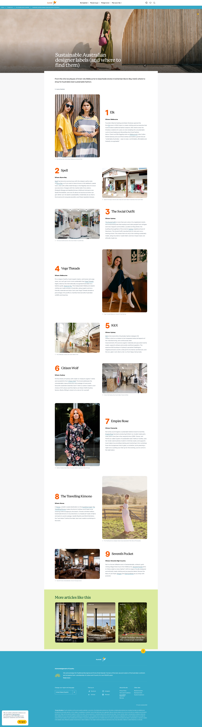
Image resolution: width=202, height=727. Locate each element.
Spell (56, 181)
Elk (109, 125)
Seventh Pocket (138, 567)
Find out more (16, 714)
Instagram (107, 691)
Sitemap (122, 698)
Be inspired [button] (83, 3)
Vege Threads (89, 281)
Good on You (68, 286)
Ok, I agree (22, 722)
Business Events (138, 692)
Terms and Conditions (125, 692)
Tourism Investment (139, 694)
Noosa (58, 507)
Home (2, 7)
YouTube (93, 694)
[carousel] (77, 125)
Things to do (10, 7)
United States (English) (62, 692)
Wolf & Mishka (129, 573)
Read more (66, 677)
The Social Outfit (110, 222)
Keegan (119, 573)
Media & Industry (138, 690)
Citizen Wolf (72, 381)
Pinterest (107, 694)
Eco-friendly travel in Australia (22, 7)
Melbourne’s (133, 134)
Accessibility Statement (123, 695)
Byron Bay (59, 183)
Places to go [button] (94, 3)
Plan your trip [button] (116, 3)
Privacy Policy (123, 690)
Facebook (93, 691)
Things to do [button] (105, 3)
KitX (106, 336)
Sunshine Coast (87, 507)
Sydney (131, 229)
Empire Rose (109, 434)
